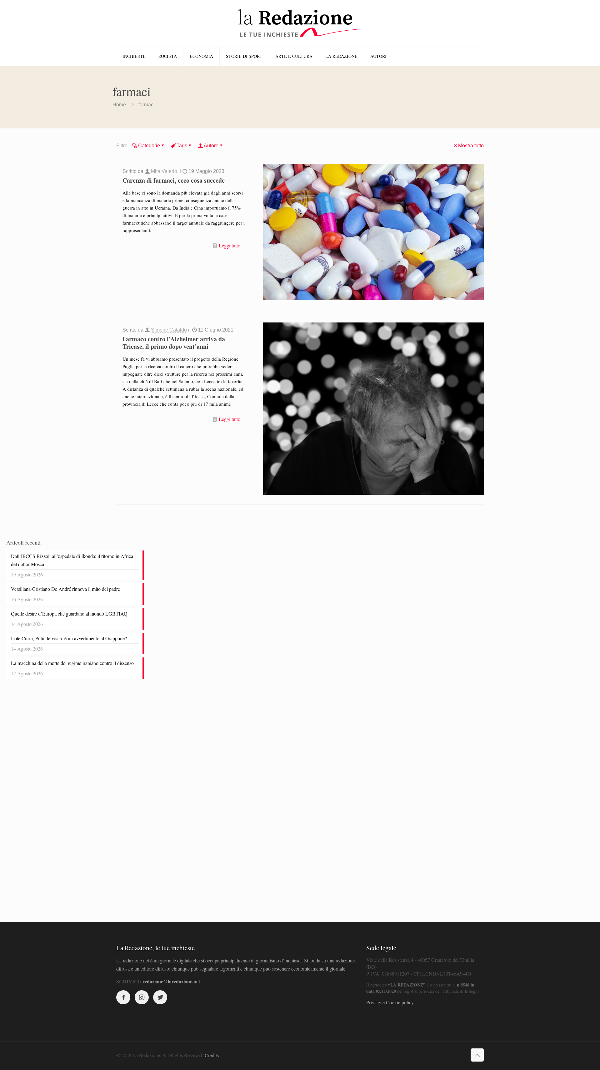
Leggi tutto (229, 245)
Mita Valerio (164, 171)
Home (119, 104)
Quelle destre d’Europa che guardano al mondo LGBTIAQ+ (70, 613)
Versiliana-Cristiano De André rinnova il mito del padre (65, 589)
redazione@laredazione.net (171, 981)
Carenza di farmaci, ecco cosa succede (173, 180)
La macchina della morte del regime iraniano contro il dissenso (72, 663)
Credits (212, 1055)
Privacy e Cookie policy (390, 1002)
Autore (211, 145)
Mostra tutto (471, 145)
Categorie (149, 145)
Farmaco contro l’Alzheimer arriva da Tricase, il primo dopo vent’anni (173, 342)
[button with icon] (123, 997)
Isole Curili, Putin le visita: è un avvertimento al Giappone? (69, 638)
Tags (182, 145)
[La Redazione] (300, 23)
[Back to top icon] (477, 1055)
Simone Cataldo (169, 329)
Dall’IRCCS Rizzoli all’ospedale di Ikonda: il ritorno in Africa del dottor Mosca (72, 560)
